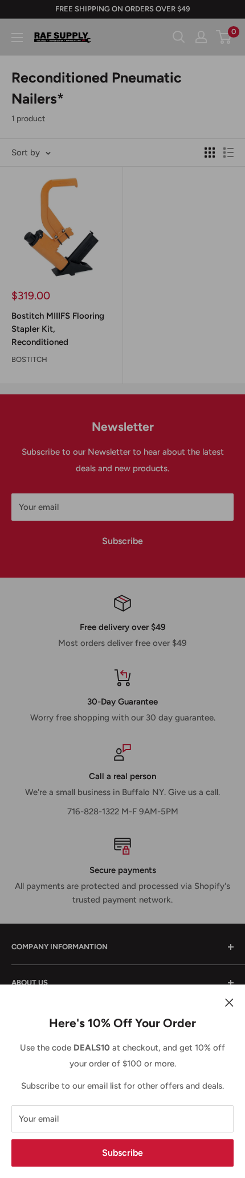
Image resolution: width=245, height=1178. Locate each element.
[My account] (201, 37)
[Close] (229, 1002)
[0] (224, 37)
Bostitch (29, 359)
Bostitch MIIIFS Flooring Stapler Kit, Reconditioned (57, 329)
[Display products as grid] (210, 152)
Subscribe (122, 1152)
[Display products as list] (228, 152)
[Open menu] (17, 37)
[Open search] (179, 37)
